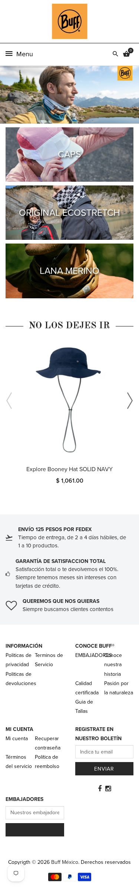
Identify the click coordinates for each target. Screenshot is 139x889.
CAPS (69, 154)
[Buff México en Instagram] (108, 789)
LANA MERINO (69, 270)
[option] (69, 416)
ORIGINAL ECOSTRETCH (69, 212)
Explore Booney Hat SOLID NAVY (69, 469)
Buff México (64, 862)
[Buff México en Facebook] (100, 789)
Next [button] (129, 401)
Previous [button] (9, 401)
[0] (126, 54)
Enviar (104, 769)
